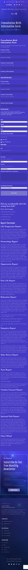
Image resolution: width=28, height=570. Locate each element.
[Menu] (16, 14)
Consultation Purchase (5, 219)
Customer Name (5, 81)
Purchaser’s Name (5, 49)
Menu (13, 14)
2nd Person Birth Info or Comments (9, 171)
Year (2, 129)
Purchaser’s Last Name (6, 57)
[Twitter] (16, 4)
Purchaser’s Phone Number (8, 71)
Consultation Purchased (7, 185)
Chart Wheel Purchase (5, 216)
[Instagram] (21, 4)
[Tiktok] (19, 564)
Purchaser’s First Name (6, 52)
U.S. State (3, 157)
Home (2, 29)
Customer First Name (5, 83)
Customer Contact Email (7, 94)
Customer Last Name (5, 89)
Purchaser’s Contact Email (7, 63)
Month (3, 124)
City (2, 148)
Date (2, 119)
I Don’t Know (4, 139)
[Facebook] (14, 4)
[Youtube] (19, 4)
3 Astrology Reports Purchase (7, 214)
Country (3, 164)
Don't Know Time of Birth (7, 133)
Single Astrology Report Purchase (8, 211)
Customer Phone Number (7, 103)
